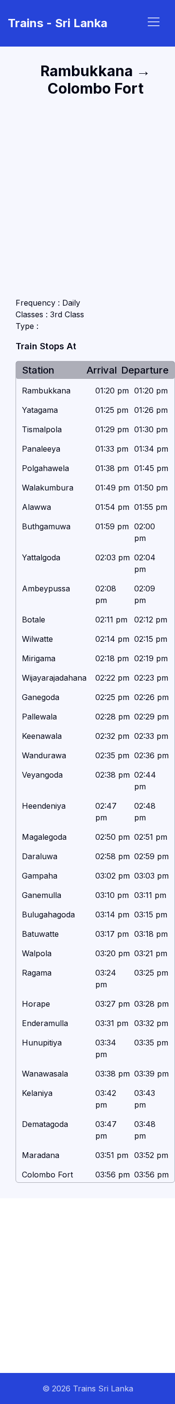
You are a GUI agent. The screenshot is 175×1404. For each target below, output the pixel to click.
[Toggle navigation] (153, 22)
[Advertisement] (87, 197)
